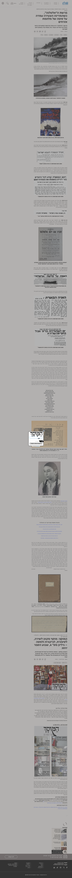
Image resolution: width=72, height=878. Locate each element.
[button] (36, 443)
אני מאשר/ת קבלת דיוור (38, 441)
